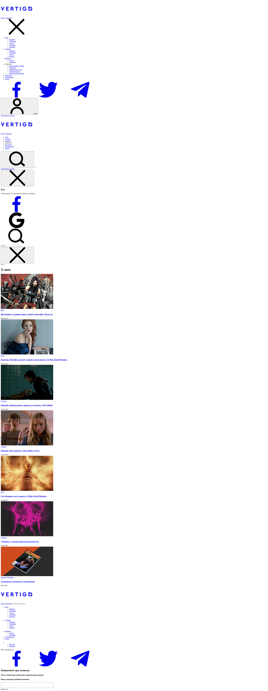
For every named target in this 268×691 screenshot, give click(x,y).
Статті (11, 43)
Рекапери (12, 68)
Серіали (8, 49)
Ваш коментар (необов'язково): (15, 679)
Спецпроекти (10, 637)
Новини (12, 39)
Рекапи (11, 56)
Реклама (12, 646)
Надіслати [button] (4, 689)
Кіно (6, 38)
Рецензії (12, 47)
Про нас (12, 644)
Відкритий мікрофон (16, 73)
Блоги (7, 79)
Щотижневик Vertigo (16, 66)
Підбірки (12, 45)
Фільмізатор (9, 77)
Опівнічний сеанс (15, 70)
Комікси (8, 58)
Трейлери (12, 41)
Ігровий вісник (14, 71)
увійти (35, 113)
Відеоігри (8, 75)
